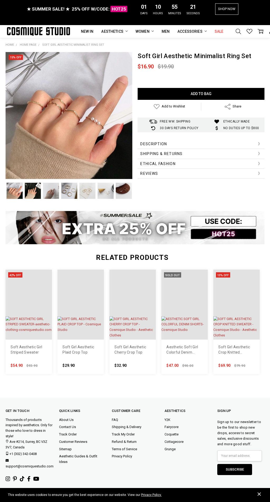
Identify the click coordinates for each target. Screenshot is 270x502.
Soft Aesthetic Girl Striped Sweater (26, 349)
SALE (219, 31)
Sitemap (65, 449)
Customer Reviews (73, 442)
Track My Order (123, 434)
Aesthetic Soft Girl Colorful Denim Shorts (182, 350)
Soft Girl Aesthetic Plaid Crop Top (78, 349)
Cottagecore (174, 442)
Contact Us (67, 427)
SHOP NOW (226, 9)
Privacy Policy (122, 456)
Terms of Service (124, 449)
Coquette (172, 434)
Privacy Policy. (151, 495)
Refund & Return (124, 442)
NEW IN (87, 31)
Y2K (167, 420)
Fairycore (172, 427)
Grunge (170, 449)
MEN (166, 31)
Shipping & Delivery (126, 427)
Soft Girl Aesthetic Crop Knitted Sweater (234, 350)
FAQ (115, 420)
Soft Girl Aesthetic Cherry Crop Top (130, 349)
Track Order (68, 434)
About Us (66, 420)
